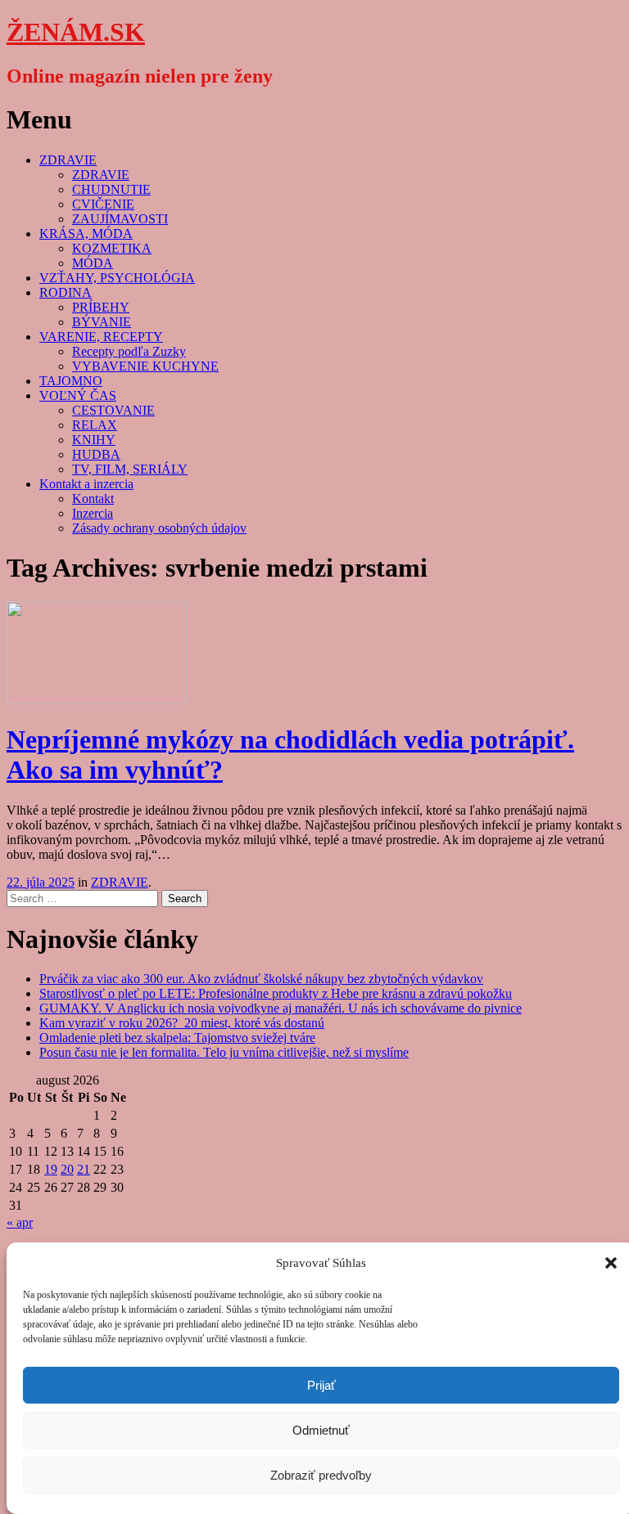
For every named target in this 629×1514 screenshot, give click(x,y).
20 (67, 1169)
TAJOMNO (70, 381)
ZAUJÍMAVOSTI (120, 219)
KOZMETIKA (112, 248)
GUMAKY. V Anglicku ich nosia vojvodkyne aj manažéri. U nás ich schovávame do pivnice (280, 1008)
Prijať (321, 1385)
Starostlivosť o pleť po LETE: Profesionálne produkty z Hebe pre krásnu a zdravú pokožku (275, 993)
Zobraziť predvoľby (321, 1475)
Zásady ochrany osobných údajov (159, 528)
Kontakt (93, 498)
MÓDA (92, 263)
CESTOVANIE (113, 410)
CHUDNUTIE (111, 189)
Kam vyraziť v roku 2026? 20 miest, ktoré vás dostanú (181, 1023)
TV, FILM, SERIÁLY (130, 469)
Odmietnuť (321, 1430)
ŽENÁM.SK (76, 32)
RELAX (94, 425)
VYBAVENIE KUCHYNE (145, 366)
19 (50, 1169)
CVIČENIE (103, 204)
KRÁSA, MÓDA (86, 233)
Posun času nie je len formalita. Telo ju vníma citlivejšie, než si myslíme (224, 1052)
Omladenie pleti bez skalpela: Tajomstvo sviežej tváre (177, 1038)
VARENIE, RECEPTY (101, 337)
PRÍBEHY (100, 307)
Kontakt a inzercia (86, 484)
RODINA (65, 292)
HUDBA (96, 454)
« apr (20, 1222)
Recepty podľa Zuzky (129, 351)
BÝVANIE (101, 322)
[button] (611, 1263)
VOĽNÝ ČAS (77, 395)
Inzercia (92, 513)
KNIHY (93, 440)
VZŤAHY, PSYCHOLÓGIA (117, 278)
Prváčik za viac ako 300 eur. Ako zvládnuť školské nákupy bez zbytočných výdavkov (261, 979)
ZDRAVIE (68, 160)
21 (83, 1169)
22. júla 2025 (41, 882)
